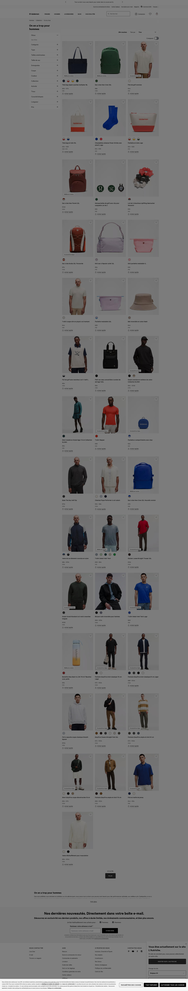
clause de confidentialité (68, 984)
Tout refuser (151, 985)
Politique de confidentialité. (54, 988)
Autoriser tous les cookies (172, 985)
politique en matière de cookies (50, 984)
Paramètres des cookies (131, 985)
